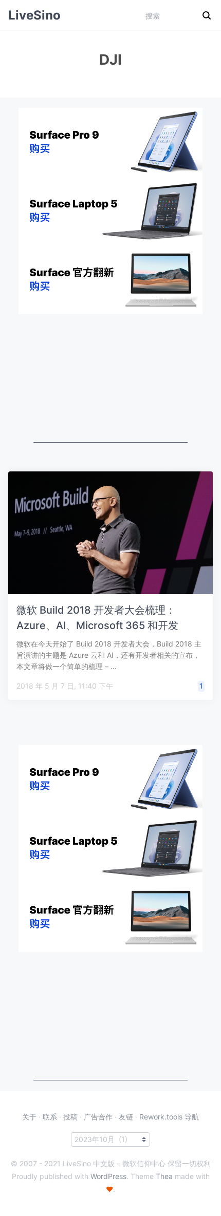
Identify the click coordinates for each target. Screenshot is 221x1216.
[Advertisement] (110, 378)
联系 (50, 1116)
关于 (29, 1116)
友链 (126, 1116)
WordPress (108, 1176)
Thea (164, 1176)
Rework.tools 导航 (169, 1116)
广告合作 (98, 1116)
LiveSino (34, 15)
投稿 (70, 1116)
